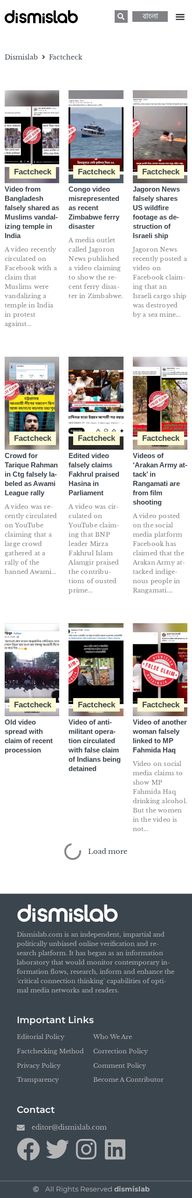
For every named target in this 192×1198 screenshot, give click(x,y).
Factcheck (32, 171)
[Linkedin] (115, 1149)
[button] (179, 16)
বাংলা (150, 16)
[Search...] (121, 16)
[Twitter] (57, 1149)
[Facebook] (28, 1149)
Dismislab (21, 57)
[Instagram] (86, 1149)
